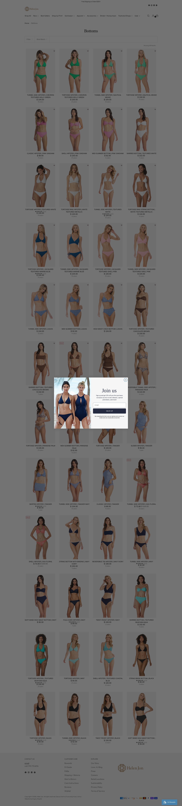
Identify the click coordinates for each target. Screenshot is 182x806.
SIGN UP (109, 411)
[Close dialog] (125, 380)
